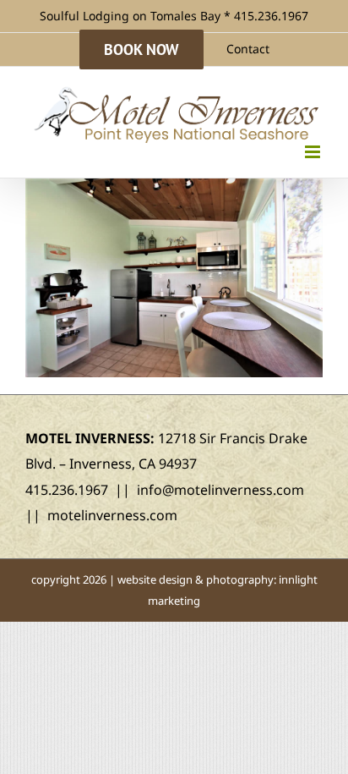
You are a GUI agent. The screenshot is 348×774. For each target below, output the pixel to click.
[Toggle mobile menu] (314, 152)
